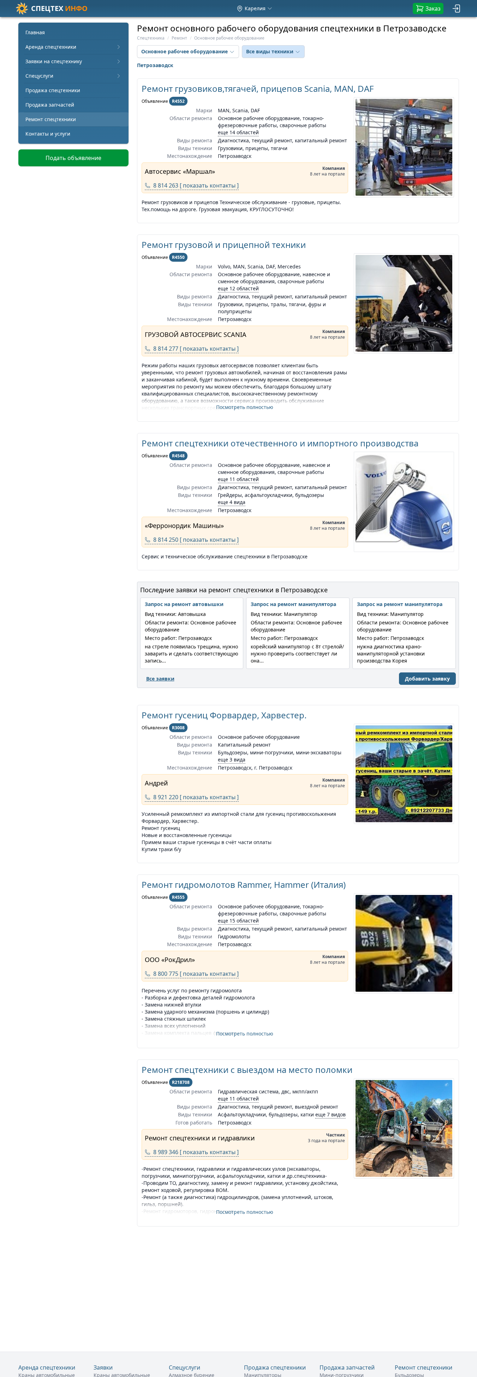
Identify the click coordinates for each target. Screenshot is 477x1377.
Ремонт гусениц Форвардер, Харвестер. (224, 715)
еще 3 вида (231, 759)
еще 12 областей (238, 288)
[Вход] (457, 8)
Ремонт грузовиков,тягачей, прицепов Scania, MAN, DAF (258, 88)
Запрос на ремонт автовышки (184, 604)
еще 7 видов (330, 1114)
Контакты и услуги (47, 133)
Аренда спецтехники (50, 46)
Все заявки (160, 678)
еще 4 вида (231, 502)
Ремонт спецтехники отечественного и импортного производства (280, 443)
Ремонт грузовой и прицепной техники (224, 244)
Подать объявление (73, 158)
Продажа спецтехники (52, 90)
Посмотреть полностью (244, 407)
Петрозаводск (155, 65)
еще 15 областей (238, 920)
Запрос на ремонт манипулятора (293, 604)
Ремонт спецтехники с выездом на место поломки (247, 1069)
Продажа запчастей (49, 104)
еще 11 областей (238, 479)
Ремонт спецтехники (50, 119)
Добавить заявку (427, 678)
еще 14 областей (238, 132)
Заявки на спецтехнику (53, 61)
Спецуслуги (39, 75)
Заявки (103, 1367)
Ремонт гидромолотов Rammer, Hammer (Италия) (244, 884)
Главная (35, 32)
